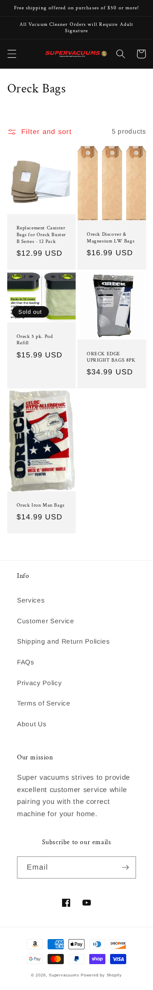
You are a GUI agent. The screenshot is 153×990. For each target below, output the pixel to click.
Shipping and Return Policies (63, 641)
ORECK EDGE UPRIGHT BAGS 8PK (111, 357)
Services (31, 600)
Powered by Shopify (101, 975)
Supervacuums (64, 975)
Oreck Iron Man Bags (41, 505)
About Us (31, 724)
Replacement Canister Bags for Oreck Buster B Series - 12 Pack (41, 234)
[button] (11, 54)
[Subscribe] (125, 867)
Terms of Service (44, 703)
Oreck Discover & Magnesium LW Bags (110, 237)
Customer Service (45, 621)
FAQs (25, 662)
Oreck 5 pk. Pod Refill (35, 339)
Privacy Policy (39, 682)
